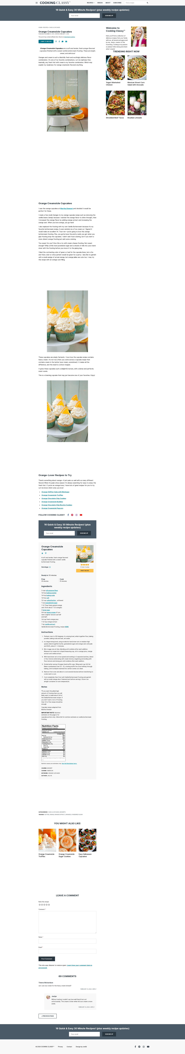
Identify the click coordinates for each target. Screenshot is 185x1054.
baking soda (50, 595)
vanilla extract (50, 624)
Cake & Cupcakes (54, 27)
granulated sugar (51, 603)
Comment (42, 909)
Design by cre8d (81, 1046)
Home (40, 27)
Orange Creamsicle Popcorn (52, 508)
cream (52, 814)
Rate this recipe (44, 902)
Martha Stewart (66, 208)
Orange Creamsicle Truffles (52, 495)
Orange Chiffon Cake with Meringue (55, 492)
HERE (67, 627)
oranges (68, 814)
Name (41, 937)
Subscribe (117, 3)
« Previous (47, 1016)
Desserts (63, 812)
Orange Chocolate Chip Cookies (54, 498)
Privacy (60, 1046)
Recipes (90, 3)
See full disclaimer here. (69, 763)
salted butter (51, 600)
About (108, 3)
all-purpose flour (52, 590)
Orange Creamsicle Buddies (52, 502)
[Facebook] (68, 514)
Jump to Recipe (46, 41)
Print (85, 570)
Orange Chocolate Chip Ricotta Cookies (57, 505)
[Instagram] (76, 514)
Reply (94, 989)
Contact (69, 1046)
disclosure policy (69, 37)
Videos (100, 3)
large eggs (46, 610)
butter (47, 814)
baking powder (51, 593)
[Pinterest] (72, 514)
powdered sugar (77, 814)
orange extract (59, 814)
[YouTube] (81, 514)
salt (47, 598)
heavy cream (51, 612)
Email (41, 947)
